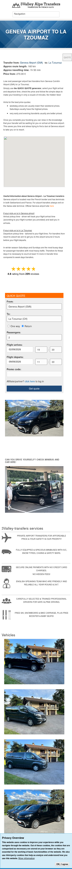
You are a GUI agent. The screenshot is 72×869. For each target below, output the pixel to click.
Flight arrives (15, 344)
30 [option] (53, 349)
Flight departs (15, 357)
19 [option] (38, 349)
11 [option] (38, 361)
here (52, 205)
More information (26, 858)
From (10, 301)
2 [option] (9, 337)
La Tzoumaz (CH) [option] (18, 318)
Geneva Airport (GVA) (31, 62)
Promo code (14, 369)
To (8, 314)
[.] (34, 683)
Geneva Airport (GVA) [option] (20, 306)
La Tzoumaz (55, 62)
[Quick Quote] (67, 57)
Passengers (14, 332)
